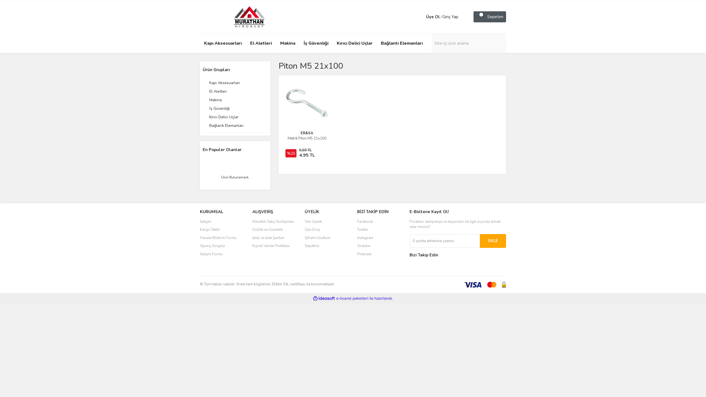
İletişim (205, 221)
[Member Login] (420, 17)
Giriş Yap (450, 17)
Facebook (365, 221)
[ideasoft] (324, 298)
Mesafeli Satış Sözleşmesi (273, 221)
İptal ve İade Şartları (268, 237)
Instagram (365, 237)
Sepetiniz (312, 245)
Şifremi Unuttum (317, 237)
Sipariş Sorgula (212, 245)
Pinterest (364, 254)
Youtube (363, 245)
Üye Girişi (312, 229)
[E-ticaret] (352, 298)
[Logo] (244, 16)
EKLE (493, 240)
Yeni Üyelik (313, 221)
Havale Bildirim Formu (218, 237)
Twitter (362, 229)
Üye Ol (433, 17)
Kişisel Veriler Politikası (271, 245)
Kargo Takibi (210, 229)
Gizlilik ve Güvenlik (267, 229)
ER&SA (307, 133)
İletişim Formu (211, 254)
